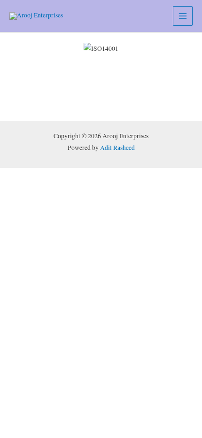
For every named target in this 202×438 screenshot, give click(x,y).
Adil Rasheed (117, 147)
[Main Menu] (183, 16)
